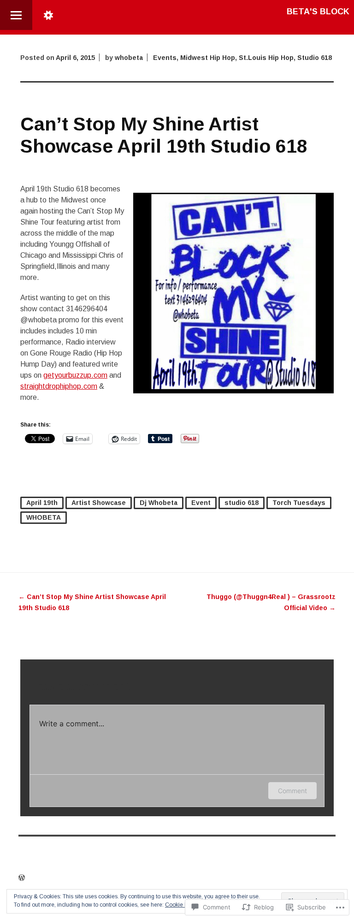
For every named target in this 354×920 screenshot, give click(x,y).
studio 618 (241, 502)
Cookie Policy (182, 905)
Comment (292, 791)
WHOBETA (43, 517)
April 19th (42, 502)
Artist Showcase (98, 502)
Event (201, 502)
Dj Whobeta (158, 502)
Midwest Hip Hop (207, 57)
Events (165, 57)
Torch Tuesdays (298, 502)
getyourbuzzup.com (75, 375)
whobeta (129, 57)
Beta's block (318, 11)
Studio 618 (314, 57)
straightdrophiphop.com (58, 386)
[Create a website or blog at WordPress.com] (21, 878)
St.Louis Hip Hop (266, 57)
